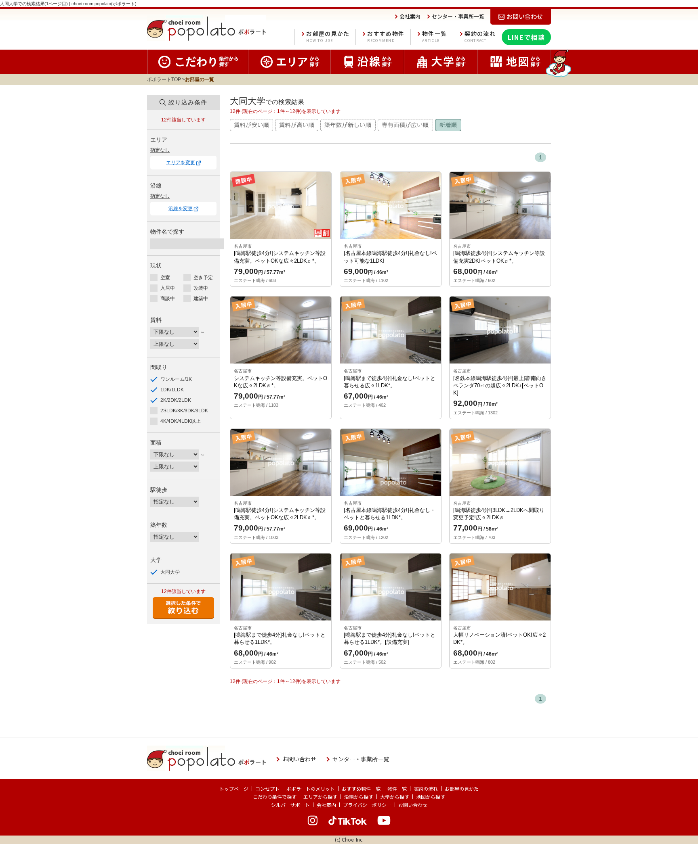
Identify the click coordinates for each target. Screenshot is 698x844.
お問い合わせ (412, 804)
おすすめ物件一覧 (361, 788)
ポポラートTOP (164, 79)
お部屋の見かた (327, 36)
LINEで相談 (526, 37)
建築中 (200, 298)
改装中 (200, 288)
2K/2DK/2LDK (175, 400)
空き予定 (203, 277)
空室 (165, 277)
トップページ (233, 788)
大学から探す (394, 796)
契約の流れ (480, 36)
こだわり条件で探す (274, 796)
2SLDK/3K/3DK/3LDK (184, 411)
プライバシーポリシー (367, 804)
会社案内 (326, 804)
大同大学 (170, 572)
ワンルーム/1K (176, 379)
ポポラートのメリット (310, 788)
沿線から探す (358, 796)
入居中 (167, 288)
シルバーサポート (290, 804)
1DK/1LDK (172, 390)
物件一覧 (434, 36)
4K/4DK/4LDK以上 (180, 421)
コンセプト (267, 788)
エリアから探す (320, 796)
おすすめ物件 (385, 36)
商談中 (167, 298)
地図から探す (430, 796)
